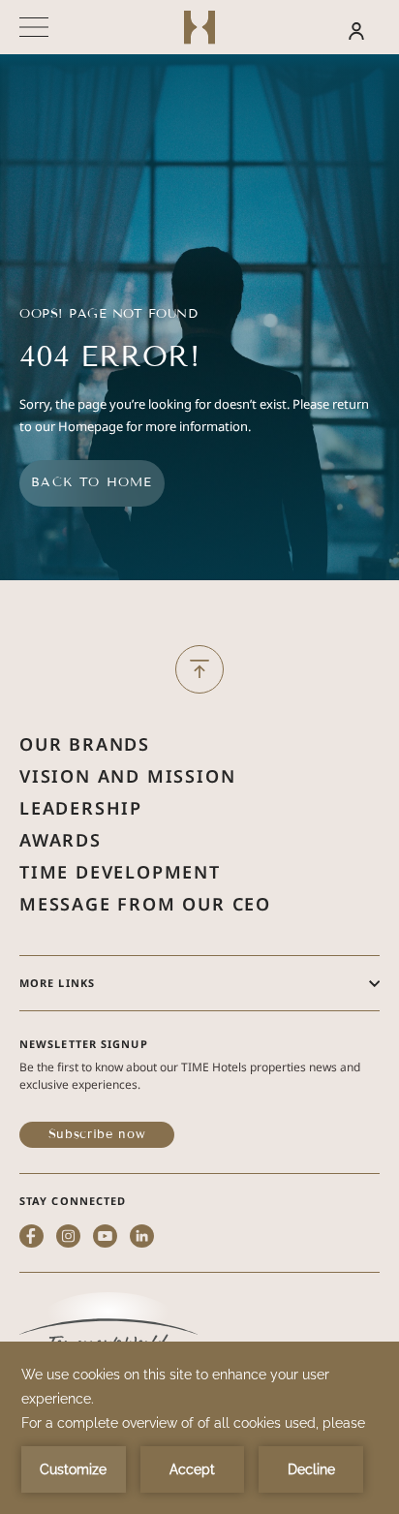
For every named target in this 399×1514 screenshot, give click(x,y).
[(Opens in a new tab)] (108, 1332)
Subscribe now (96, 1134)
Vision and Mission (127, 776)
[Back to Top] (199, 669)
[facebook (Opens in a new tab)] (31, 1238)
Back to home (92, 482)
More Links (57, 982)
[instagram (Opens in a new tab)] (68, 1238)
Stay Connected (72, 1200)
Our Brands (84, 744)
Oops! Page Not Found (108, 314)
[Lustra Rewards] (321, 29)
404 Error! (109, 357)
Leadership (80, 807)
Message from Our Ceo (145, 903)
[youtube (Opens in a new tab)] (105, 1238)
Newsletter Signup (83, 1043)
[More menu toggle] (33, 27)
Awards (60, 839)
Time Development (120, 871)
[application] (199, 1428)
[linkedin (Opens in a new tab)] (142, 1238)
